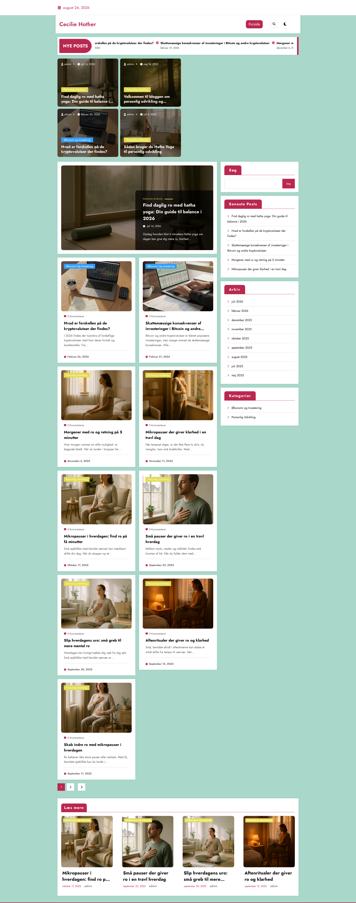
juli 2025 (237, 366)
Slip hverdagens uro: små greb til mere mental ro (92, 643)
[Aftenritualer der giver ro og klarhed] (178, 603)
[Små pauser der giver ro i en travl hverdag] (178, 499)
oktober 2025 (240, 338)
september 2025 (242, 348)
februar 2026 (240, 311)
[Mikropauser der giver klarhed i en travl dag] (178, 395)
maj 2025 (238, 375)
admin (67, 64)
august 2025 (239, 357)
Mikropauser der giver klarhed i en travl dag (176, 434)
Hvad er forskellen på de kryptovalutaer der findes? (84, 149)
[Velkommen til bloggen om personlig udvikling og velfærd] (150, 82)
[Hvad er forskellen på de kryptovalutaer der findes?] (87, 132)
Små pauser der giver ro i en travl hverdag (175, 539)
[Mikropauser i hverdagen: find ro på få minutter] (96, 499)
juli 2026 (237, 301)
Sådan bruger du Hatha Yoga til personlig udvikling (149, 149)
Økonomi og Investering (77, 140)
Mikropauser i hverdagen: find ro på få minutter (95, 539)
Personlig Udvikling (74, 90)
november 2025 (242, 329)
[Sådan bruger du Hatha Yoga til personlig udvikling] (150, 132)
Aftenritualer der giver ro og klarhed (177, 640)
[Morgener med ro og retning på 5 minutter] (96, 395)
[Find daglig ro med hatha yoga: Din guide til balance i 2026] (87, 82)
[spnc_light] (285, 24)
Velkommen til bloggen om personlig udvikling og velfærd (147, 99)
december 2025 (242, 320)
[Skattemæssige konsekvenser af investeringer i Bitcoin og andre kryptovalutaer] (178, 286)
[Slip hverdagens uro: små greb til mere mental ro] (96, 603)
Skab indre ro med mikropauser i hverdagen (92, 747)
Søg (233, 170)
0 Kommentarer (75, 316)
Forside (254, 24)
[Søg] (274, 24)
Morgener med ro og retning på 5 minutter (277, 43)
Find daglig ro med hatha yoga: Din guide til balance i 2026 (85, 99)
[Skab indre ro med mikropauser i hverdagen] (96, 707)
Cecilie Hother (77, 24)
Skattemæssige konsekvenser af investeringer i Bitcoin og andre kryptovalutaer (186, 43)
